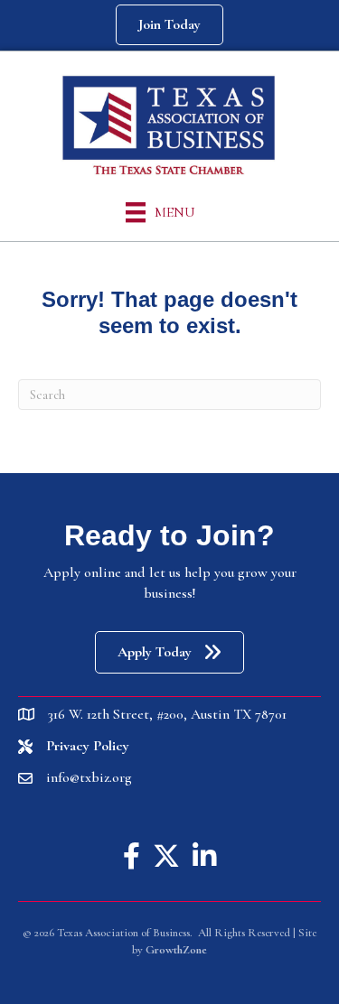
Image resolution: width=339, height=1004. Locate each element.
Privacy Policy (87, 746)
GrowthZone (176, 950)
